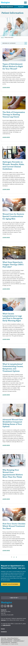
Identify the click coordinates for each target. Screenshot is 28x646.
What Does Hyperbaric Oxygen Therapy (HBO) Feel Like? (13, 264)
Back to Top (14, 597)
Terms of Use (3, 638)
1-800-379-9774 (6, 625)
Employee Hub (17, 639)
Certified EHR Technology (18, 640)
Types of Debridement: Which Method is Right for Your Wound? (13, 66)
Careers (3, 628)
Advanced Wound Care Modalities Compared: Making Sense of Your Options (13, 423)
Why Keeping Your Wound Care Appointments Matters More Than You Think (13, 473)
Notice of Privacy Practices (12, 638)
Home (2, 37)
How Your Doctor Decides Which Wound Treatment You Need (14, 526)
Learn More (6, 87)
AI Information (14, 642)
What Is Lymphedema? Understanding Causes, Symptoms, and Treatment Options (13, 367)
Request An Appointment (7, 6)
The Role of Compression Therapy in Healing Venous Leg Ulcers (14, 114)
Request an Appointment (10, 584)
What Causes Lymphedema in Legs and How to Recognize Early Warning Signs (12, 317)
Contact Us (3, 610)
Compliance (4, 631)
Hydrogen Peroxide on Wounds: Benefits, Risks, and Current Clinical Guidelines (13, 165)
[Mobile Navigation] (25, 2)
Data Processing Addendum (6, 640)
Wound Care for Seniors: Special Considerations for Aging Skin (13, 216)
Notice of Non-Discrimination (6, 639)
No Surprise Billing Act (5, 642)
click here (3, 620)
